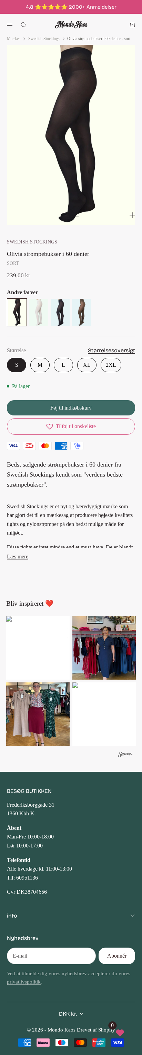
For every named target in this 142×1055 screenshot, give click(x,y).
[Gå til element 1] (66, 216)
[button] (71, 426)
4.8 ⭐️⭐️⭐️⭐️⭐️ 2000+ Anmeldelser (71, 7)
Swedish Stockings (32, 241)
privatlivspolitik (24, 982)
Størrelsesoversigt (111, 350)
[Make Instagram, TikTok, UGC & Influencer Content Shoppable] (125, 755)
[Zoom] (132, 215)
